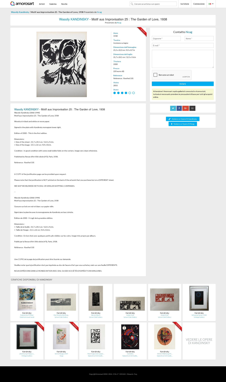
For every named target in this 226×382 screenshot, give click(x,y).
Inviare (183, 84)
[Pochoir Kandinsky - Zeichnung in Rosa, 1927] (26, 337)
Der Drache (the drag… (61, 315)
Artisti (42, 4)
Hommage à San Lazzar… (95, 354)
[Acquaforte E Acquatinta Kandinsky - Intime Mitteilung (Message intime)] (164, 337)
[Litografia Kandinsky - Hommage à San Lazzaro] (96, 337)
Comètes (130, 354)
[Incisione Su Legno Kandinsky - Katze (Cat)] (130, 298)
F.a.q (135, 374)
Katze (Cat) (130, 315)
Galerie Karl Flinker (27, 315)
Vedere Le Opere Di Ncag (184, 124)
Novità (64, 4)
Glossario (130, 374)
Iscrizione (184, 4)
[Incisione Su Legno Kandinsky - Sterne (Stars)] (96, 298)
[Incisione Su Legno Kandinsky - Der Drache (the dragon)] (61, 298)
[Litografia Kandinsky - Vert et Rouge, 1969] (61, 337)
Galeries (53, 4)
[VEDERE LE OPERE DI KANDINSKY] (199, 356)
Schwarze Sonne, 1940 (199, 315)
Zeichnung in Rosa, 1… (26, 354)
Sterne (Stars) (95, 315)
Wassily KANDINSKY (74, 19)
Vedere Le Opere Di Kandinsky (184, 119)
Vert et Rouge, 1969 (61, 354)
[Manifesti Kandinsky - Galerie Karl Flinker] (27, 298)
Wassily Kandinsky (20, 12)
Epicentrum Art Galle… (95, 356)
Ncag (99, 12)
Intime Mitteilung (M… (164, 354)
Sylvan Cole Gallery (61, 317)
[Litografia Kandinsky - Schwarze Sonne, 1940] (199, 298)
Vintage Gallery (199, 317)
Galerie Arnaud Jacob (27, 317)
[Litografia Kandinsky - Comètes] (130, 337)
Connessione (199, 4)
